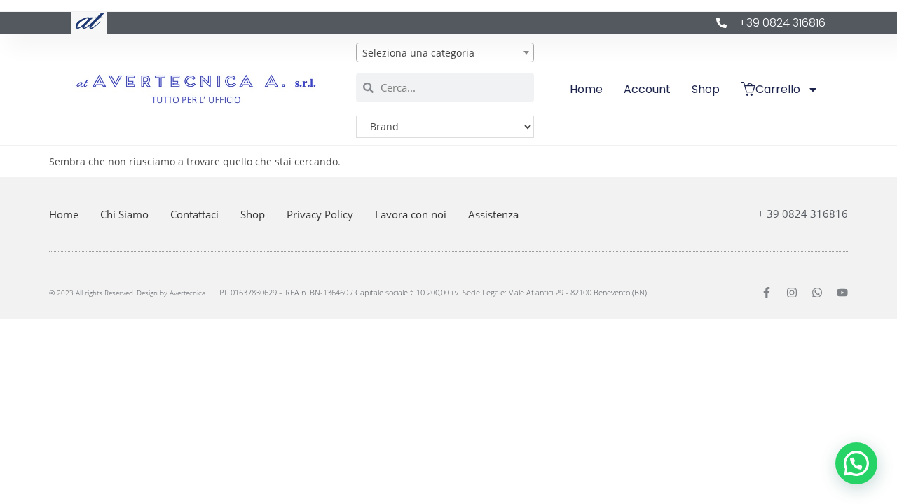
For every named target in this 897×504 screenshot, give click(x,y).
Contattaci (194, 214)
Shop (706, 89)
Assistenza (493, 214)
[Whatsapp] (817, 292)
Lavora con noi (410, 214)
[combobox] (445, 52)
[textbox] (445, 53)
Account (647, 89)
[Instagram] (791, 292)
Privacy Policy (320, 214)
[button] (856, 463)
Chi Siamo (124, 214)
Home (586, 89)
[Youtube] (842, 292)
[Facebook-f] (766, 292)
